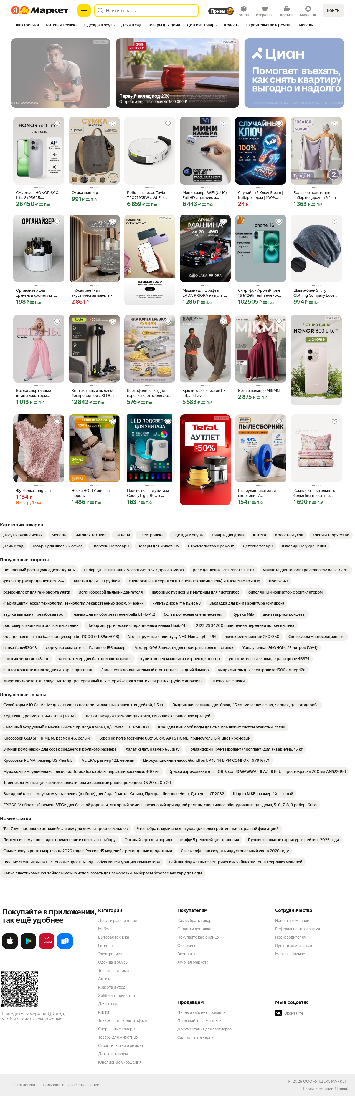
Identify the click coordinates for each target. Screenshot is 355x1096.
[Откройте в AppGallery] (46, 948)
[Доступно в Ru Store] (65, 948)
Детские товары (113, 1054)
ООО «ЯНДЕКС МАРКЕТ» (325, 1081)
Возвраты (186, 954)
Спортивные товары (116, 1029)
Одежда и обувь (113, 962)
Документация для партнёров (205, 1029)
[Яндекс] (341, 1088)
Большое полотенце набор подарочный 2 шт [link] (314, 195)
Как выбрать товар (194, 920)
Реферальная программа (297, 929)
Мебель (105, 929)
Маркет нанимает (291, 954)
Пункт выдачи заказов (295, 945)
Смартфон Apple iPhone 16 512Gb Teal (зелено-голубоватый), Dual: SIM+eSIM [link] (259, 293)
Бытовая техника (113, 937)
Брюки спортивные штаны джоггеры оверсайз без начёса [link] (35, 393)
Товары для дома (113, 970)
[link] (23, 535)
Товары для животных (118, 1037)
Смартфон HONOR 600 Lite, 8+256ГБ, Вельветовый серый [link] (37, 195)
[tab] (26, 25)
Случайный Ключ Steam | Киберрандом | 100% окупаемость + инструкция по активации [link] (260, 195)
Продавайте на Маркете (199, 1021)
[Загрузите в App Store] (10, 948)
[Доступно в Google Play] (28, 948)
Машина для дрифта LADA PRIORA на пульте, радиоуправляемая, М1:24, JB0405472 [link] (204, 293)
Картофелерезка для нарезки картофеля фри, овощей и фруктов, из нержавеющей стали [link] (149, 393)
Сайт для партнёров (196, 1037)
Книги (103, 1012)
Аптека (104, 979)
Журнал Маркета (193, 962)
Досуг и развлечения (117, 920)
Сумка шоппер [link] (85, 192)
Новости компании (292, 920)
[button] (314, 1013)
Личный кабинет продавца (201, 1012)
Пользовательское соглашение (71, 1085)
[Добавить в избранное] (57, 124)
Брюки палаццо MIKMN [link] (259, 390)
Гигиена (105, 945)
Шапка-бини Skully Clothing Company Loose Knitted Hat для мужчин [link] (314, 293)
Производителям (290, 937)
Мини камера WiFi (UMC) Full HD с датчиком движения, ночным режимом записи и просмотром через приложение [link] (204, 195)
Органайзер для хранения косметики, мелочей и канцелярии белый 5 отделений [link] (36, 293)
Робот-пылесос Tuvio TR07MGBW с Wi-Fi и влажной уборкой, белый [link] (150, 195)
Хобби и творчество (116, 995)
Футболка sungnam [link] (33, 490)
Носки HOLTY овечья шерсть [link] (91, 493)
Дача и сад (107, 1004)
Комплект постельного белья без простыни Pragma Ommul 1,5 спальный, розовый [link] (314, 493)
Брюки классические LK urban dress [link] (204, 393)
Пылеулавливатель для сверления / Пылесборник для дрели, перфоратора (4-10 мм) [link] (260, 493)
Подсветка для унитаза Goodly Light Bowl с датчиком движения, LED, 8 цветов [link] (148, 493)
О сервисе (187, 945)
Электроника (110, 954)
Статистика (24, 1085)
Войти (333, 10)
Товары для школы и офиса (122, 1020)
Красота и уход (111, 987)
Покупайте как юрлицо (198, 937)
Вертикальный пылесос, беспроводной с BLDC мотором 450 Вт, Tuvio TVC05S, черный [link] (93, 393)
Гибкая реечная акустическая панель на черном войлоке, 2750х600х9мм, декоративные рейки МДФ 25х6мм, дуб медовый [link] (93, 293)
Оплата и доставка (194, 929)
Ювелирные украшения (119, 1062)
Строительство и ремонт (120, 1045)
